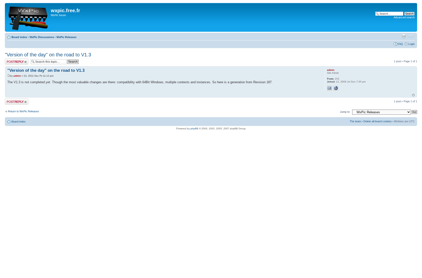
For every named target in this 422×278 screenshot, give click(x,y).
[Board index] (28, 17)
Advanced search (404, 17)
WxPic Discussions (42, 37)
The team (355, 121)
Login (411, 43)
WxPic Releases (66, 37)
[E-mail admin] (329, 88)
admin (17, 75)
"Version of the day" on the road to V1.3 (48, 54)
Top (413, 95)
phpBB (194, 128)
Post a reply (12, 60)
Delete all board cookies (377, 121)
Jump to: (345, 111)
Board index (19, 37)
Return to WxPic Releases (23, 111)
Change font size (411, 36)
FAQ (400, 43)
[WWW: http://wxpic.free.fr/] (335, 88)
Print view (403, 36)
